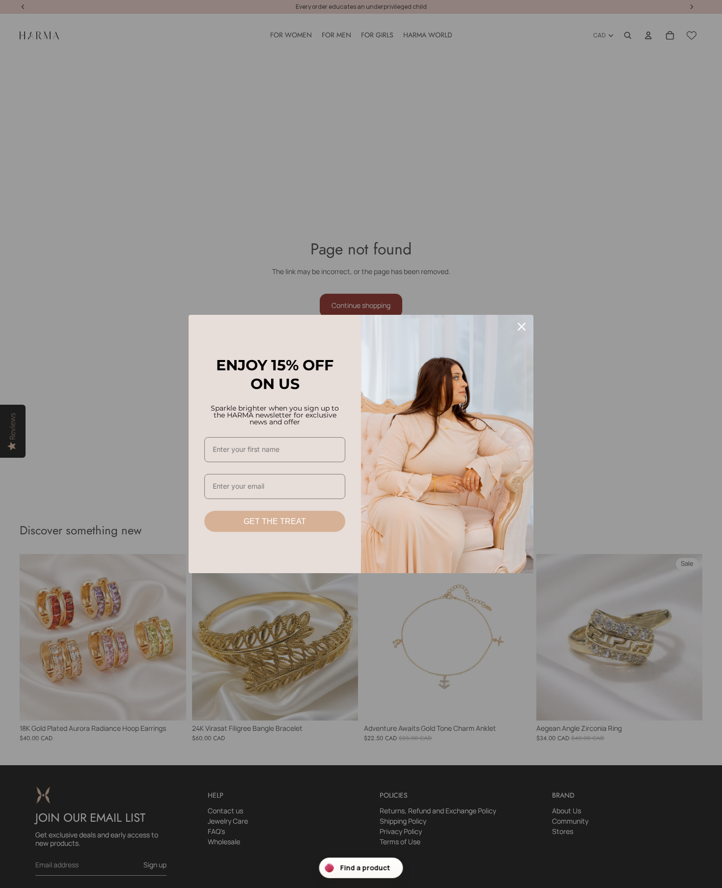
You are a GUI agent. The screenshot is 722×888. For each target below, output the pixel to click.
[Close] (521, 326)
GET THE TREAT (275, 521)
